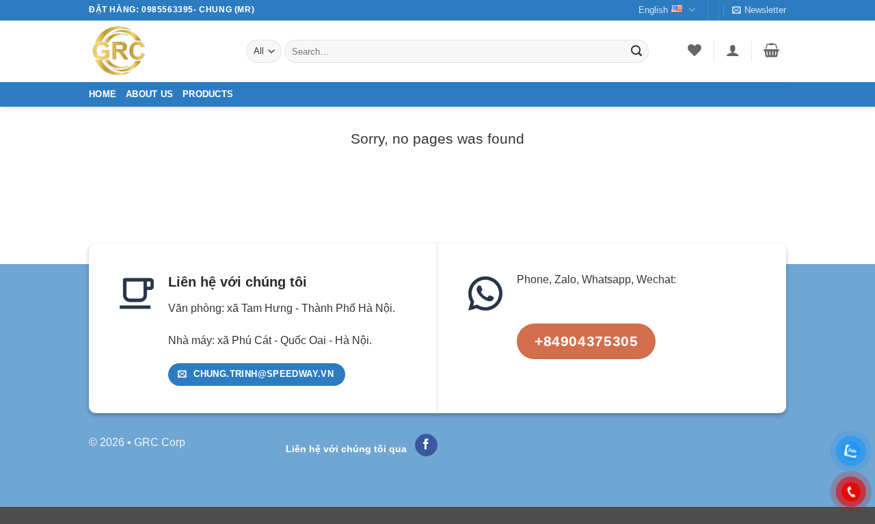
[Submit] (636, 51)
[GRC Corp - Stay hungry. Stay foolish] (157, 51)
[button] (759, 10)
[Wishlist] (695, 50)
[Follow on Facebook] (426, 445)
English (653, 10)
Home (102, 94)
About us (149, 94)
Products (208, 94)
